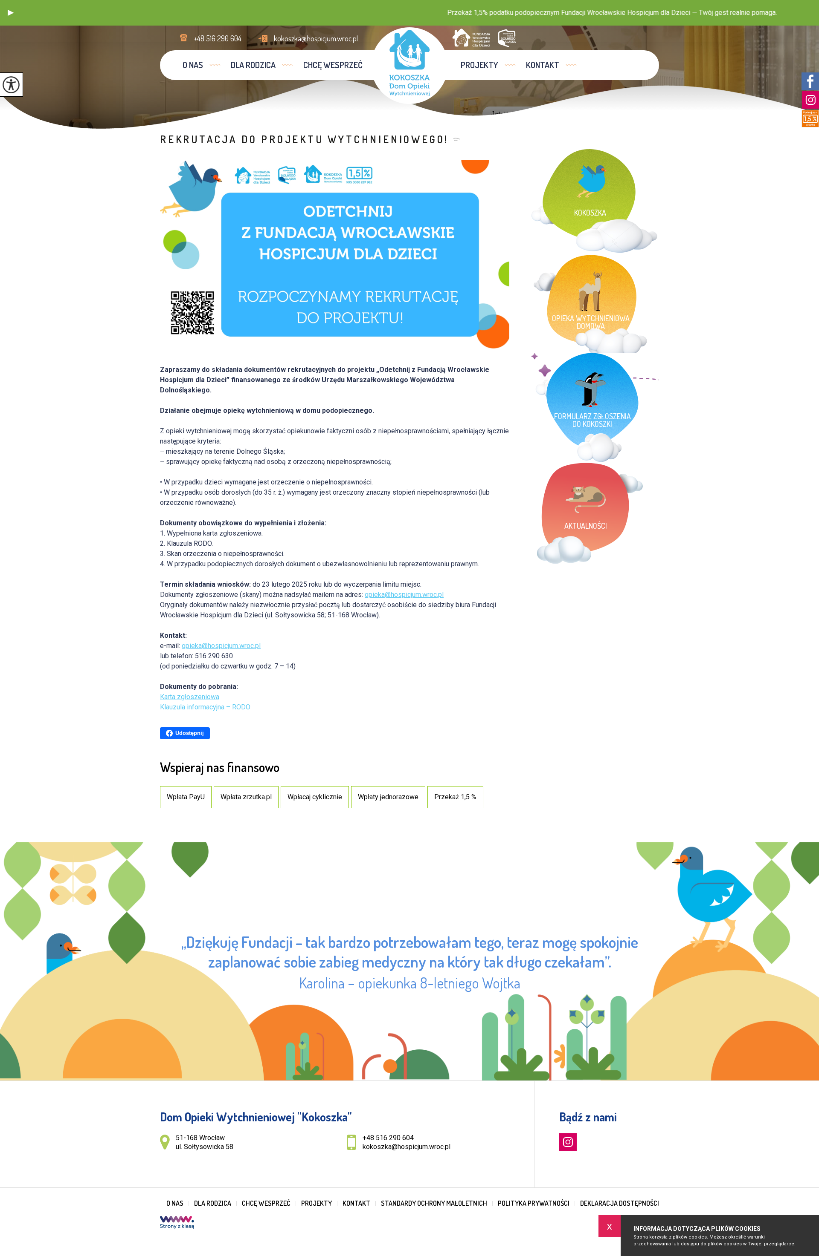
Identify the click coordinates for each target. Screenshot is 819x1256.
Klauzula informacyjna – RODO (205, 707)
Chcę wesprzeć (333, 64)
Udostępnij (189, 733)
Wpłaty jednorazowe (388, 797)
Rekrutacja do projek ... (606, 114)
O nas (193, 64)
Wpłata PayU (186, 797)
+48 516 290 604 (217, 38)
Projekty (479, 64)
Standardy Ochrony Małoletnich (434, 1203)
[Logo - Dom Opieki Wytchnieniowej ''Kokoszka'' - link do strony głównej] (409, 65)
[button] (10, 13)
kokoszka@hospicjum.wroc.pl (316, 38)
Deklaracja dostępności (619, 1203)
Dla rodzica (253, 64)
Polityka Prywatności (533, 1203)
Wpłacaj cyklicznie (315, 797)
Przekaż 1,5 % (455, 797)
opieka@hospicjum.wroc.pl (404, 595)
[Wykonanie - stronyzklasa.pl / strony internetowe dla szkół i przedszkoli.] (177, 1223)
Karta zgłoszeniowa (189, 697)
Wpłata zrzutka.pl (246, 797)
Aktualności (555, 114)
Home (528, 114)
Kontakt (542, 64)
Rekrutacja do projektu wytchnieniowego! (304, 139)
